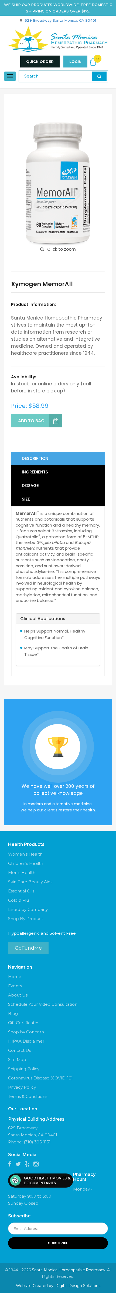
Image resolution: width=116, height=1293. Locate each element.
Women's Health (25, 854)
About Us (18, 995)
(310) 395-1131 (37, 1141)
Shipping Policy (23, 1068)
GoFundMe (28, 948)
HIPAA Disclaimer (26, 1041)
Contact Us (19, 1050)
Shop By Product (25, 918)
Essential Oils (21, 891)
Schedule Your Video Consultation (42, 1004)
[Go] (99, 76)
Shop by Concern (26, 1031)
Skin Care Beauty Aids (30, 881)
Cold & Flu (18, 900)
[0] (93, 62)
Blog (13, 1013)
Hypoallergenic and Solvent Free (42, 933)
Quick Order (40, 61)
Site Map (17, 1059)
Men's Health (21, 872)
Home (14, 976)
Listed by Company (28, 909)
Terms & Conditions (27, 1096)
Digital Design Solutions (77, 1285)
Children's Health (25, 863)
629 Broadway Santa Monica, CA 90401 (60, 20)
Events (15, 985)
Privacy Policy (22, 1087)
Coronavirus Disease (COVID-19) (40, 1078)
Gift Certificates (23, 1022)
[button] (58, 619)
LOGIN (75, 61)
